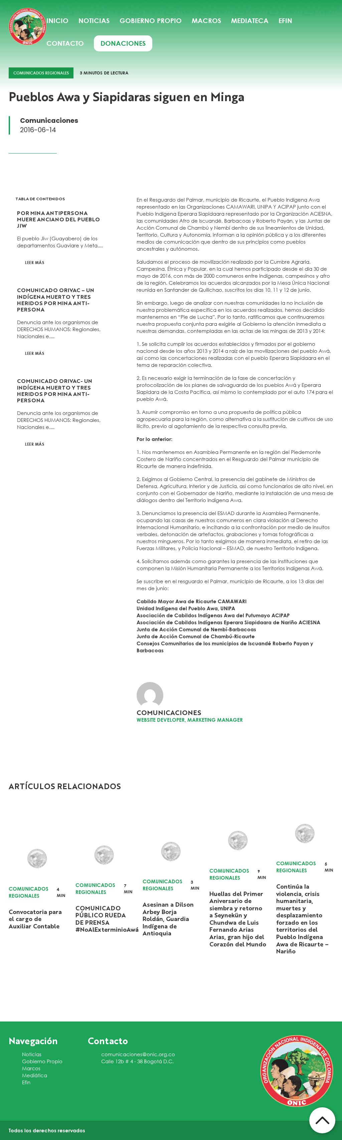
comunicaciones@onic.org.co (138, 1054)
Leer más (34, 262)
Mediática (34, 1075)
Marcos (31, 1068)
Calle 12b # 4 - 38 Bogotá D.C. (137, 1061)
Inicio (57, 20)
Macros (206, 20)
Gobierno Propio (42, 1061)
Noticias (94, 20)
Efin (285, 20)
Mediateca (250, 20)
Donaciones (123, 43)
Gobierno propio (151, 20)
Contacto (65, 43)
